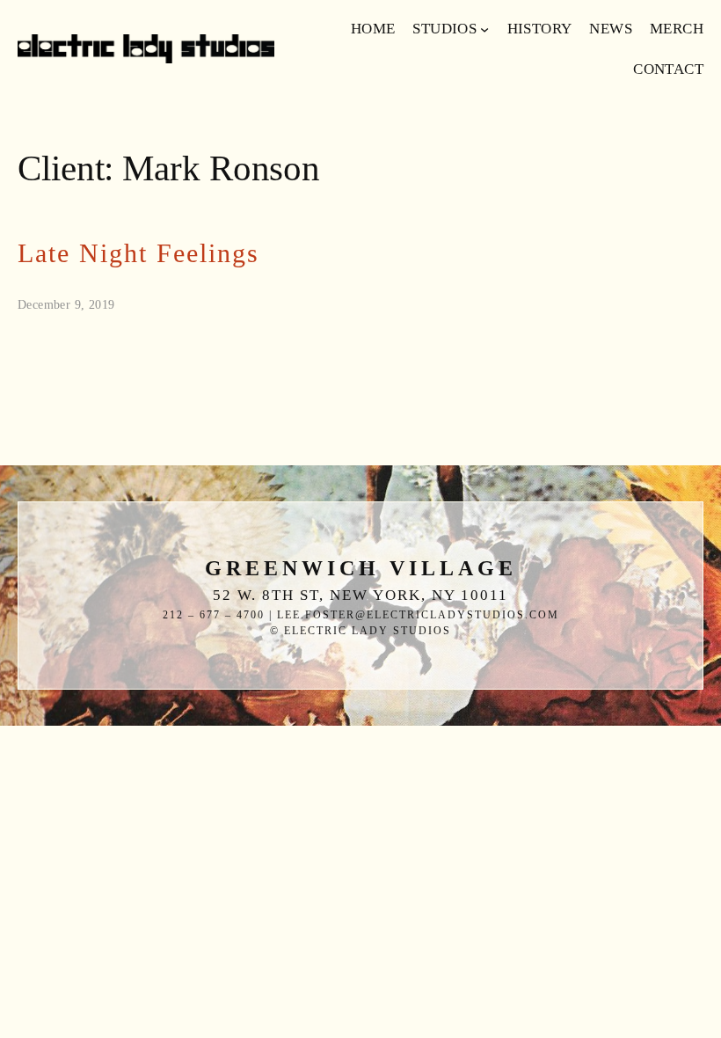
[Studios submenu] (484, 29)
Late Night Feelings (138, 253)
